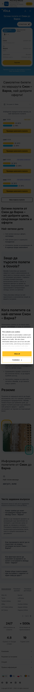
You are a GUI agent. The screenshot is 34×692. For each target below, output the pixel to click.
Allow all (17, 354)
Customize (16, 360)
